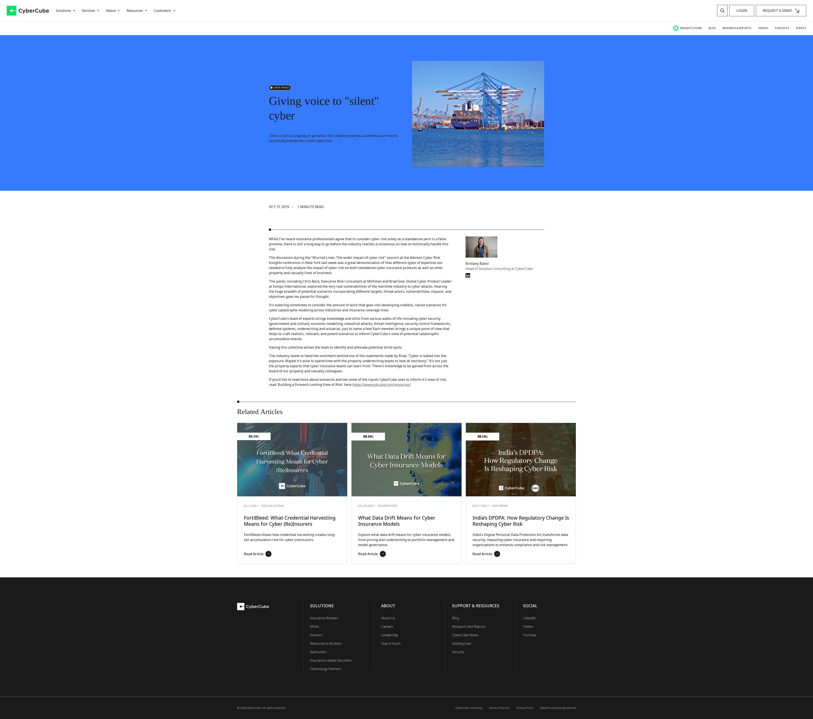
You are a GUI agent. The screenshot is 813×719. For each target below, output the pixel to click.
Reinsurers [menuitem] (318, 652)
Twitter (528, 626)
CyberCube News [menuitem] (465, 635)
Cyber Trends (281, 87)
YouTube (529, 635)
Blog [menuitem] (455, 618)
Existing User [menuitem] (461, 643)
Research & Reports (737, 28)
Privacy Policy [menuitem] (525, 708)
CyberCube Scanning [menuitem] (468, 708)
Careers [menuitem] (387, 626)
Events (801, 28)
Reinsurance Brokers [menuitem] (326, 643)
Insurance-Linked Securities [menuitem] (331, 660)
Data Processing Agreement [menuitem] (558, 708)
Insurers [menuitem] (316, 635)
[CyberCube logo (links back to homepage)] (28, 11)
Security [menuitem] (458, 652)
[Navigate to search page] (722, 10)
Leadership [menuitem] (389, 635)
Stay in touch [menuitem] (391, 643)
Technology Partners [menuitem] (326, 669)
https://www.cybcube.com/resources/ (381, 384)
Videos (763, 28)
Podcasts (782, 28)
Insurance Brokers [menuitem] (324, 618)
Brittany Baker (477, 263)
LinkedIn (529, 618)
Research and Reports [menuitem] (469, 626)
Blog (712, 28)
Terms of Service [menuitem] (499, 708)
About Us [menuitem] (388, 618)
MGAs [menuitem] (314, 626)
